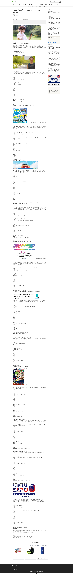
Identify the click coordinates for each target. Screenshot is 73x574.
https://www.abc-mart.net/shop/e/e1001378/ (20, 527)
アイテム (23, 4)
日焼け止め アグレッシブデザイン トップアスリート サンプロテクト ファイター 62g (42, 557)
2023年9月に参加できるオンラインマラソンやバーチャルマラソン (23, 537)
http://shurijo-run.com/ (16, 200)
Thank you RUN (15, 52)
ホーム (14, 4)
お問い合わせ (15, 565)
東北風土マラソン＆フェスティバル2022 (30, 384)
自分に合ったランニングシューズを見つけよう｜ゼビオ (36, 6)
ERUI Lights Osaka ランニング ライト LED (30, 557)
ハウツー (31, 4)
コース (27, 4)
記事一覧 (18, 4)
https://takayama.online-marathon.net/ (19, 104)
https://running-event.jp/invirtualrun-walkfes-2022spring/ (22, 448)
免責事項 (14, 566)
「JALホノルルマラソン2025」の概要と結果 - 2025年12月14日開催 (23, 532)
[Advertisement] (29, 22)
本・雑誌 (50, 4)
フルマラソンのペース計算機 (53, 90)
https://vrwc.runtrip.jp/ (16, 365)
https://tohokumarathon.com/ (17, 416)
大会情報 (41, 4)
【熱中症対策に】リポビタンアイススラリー (18, 557)
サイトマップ (15, 569)
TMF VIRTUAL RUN (43, 299)
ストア (57, 4)
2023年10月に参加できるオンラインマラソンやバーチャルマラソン (23, 536)
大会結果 (46, 4)
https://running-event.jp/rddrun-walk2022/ (19, 290)
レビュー (36, 4)
